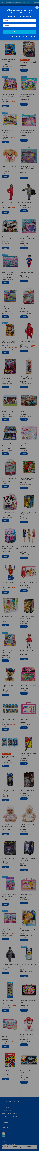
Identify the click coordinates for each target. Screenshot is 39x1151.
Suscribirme (19, 32)
